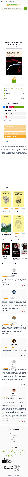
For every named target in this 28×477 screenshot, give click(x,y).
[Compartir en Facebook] (4, 107)
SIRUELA (22, 90)
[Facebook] (3, 451)
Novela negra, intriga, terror (17, 88)
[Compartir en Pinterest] (12, 107)
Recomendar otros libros (12, 136)
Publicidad (14, 441)
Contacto (14, 444)
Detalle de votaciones (13, 103)
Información (14, 435)
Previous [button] (1, 250)
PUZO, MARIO (6, 258)
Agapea (10, 117)
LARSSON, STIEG (15, 259)
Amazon (10, 113)
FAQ (14, 437)
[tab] (14, 85)
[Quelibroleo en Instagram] (10, 107)
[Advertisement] (14, 26)
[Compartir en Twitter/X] (7, 107)
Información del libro (13, 85)
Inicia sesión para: (9, 123)
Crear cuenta (11, 1)
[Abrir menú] (25, 8)
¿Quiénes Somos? (14, 433)
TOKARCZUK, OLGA (14, 46)
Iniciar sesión (4, 1)
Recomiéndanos (14, 439)
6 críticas (14, 82)
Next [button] (26, 250)
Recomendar (20, 107)
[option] (6, 251)
